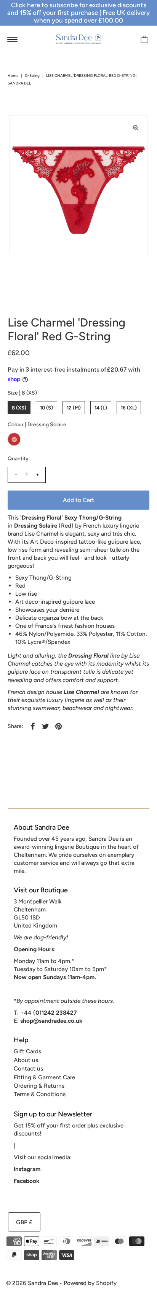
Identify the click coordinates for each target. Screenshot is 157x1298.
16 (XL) (129, 408)
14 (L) (101, 408)
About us (26, 1060)
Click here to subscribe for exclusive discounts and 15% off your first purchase (76, 8)
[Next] (40, 127)
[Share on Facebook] (32, 726)
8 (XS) (19, 408)
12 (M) (74, 408)
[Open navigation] (12, 39)
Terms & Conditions (40, 1094)
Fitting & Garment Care (44, 1077)
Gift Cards (27, 1051)
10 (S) (46, 408)
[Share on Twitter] (45, 726)
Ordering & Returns (39, 1085)
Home (13, 75)
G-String (32, 75)
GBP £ (24, 1222)
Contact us (28, 1068)
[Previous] (21, 127)
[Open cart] (144, 39)
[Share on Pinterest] (58, 726)
